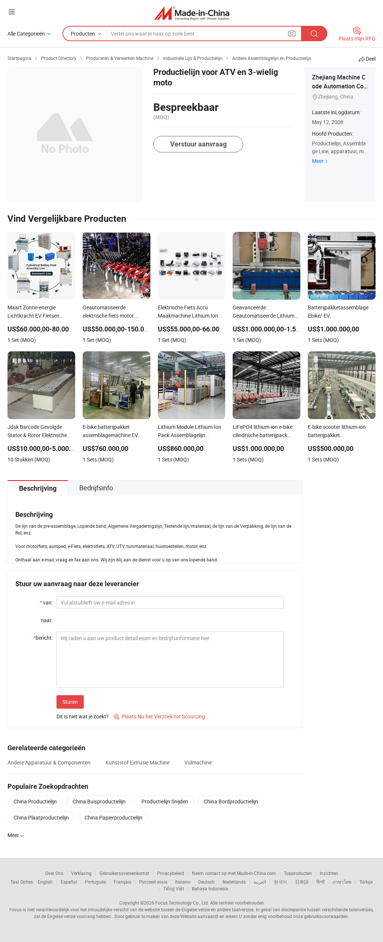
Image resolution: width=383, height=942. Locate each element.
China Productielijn (35, 801)
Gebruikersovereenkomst (124, 873)
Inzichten (329, 873)
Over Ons (54, 873)
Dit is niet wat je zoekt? (82, 716)
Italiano (182, 882)
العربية (260, 882)
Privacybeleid (170, 873)
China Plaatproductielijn (41, 817)
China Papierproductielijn (114, 817)
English (45, 882)
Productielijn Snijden (164, 801)
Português (95, 882)
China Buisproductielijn (99, 801)
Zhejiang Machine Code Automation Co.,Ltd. (339, 86)
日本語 (302, 882)
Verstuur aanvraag (198, 144)
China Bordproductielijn (231, 801)
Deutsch (206, 882)
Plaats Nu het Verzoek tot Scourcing (159, 716)
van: (46, 602)
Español (69, 882)
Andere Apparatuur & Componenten (49, 762)
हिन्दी (320, 882)
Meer (318, 160)
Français (122, 882)
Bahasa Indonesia (210, 888)
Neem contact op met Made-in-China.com (234, 873)
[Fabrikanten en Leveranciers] (191, 13)
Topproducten (298, 873)
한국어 (280, 882)
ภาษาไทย (342, 882)
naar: (47, 620)
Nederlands (234, 882)
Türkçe (366, 882)
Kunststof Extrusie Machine (137, 762)
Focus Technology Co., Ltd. (182, 903)
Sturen (70, 701)
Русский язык (153, 882)
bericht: (43, 637)
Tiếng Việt (173, 888)
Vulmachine (198, 762)
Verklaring (81, 873)
